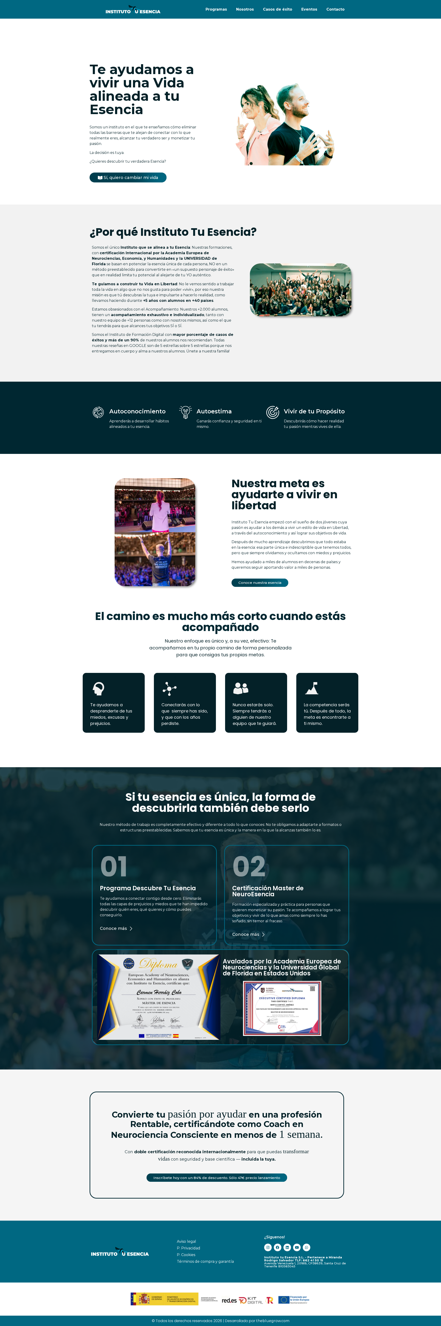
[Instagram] (268, 1247)
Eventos (309, 9)
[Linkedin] (287, 1247)
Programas (216, 9)
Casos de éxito (277, 9)
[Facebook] (277, 1247)
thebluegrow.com (272, 1321)
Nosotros (245, 9)
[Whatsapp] (306, 1247)
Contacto (335, 9)
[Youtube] (297, 1247)
